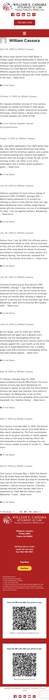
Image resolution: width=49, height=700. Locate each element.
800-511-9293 (28, 547)
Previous (5, 511)
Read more (19, 77)
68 (30, 511)
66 (21, 511)
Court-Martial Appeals (14, 123)
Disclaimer (35, 688)
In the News (9, 85)
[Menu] (24, 33)
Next (37, 511)
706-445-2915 (27, 549)
